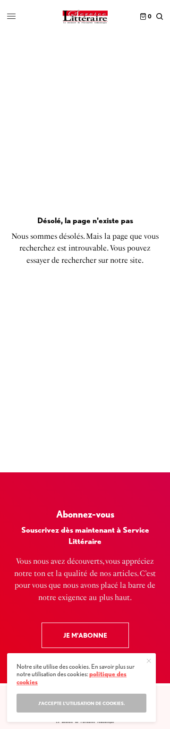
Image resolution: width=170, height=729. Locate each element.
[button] (85, 635)
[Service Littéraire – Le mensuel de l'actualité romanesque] (84, 16)
